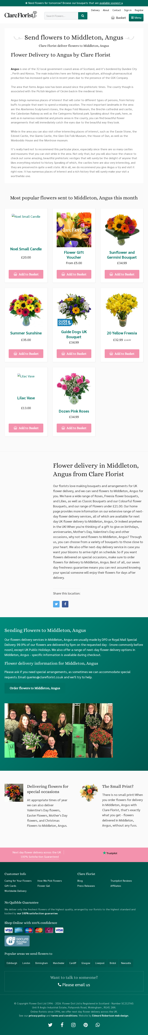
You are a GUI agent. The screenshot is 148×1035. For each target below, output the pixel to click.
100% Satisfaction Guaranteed (40, 856)
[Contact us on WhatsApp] (98, 1024)
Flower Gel (44, 885)
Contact (116, 10)
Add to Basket (28, 274)
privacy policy (37, 1015)
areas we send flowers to (34, 953)
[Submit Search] (82, 16)
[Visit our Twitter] (50, 1024)
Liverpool (100, 963)
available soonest (111, 3)
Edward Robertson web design (110, 1015)
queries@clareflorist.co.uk (45, 677)
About (106, 10)
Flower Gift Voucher (74, 255)
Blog (80, 880)
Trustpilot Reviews (121, 880)
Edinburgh (12, 963)
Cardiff (72, 963)
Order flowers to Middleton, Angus (35, 688)
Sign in (128, 10)
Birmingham (41, 963)
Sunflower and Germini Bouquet (122, 255)
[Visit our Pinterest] (86, 1024)
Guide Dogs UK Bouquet (74, 334)
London (26, 963)
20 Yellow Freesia (122, 332)
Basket (121, 17)
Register (139, 10)
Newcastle (126, 963)
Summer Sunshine (26, 332)
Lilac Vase (26, 397)
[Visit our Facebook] (62, 1024)
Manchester (58, 963)
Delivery (95, 10)
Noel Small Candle (26, 248)
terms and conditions (64, 1015)
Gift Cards (10, 885)
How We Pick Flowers (50, 880)
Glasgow (85, 963)
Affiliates (115, 885)
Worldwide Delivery (16, 890)
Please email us (75, 984)
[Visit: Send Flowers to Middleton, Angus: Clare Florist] (65, 604)
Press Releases (86, 885)
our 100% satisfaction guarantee (37, 913)
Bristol (113, 963)
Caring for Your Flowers (18, 880)
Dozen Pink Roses (74, 411)
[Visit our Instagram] (73, 1024)
